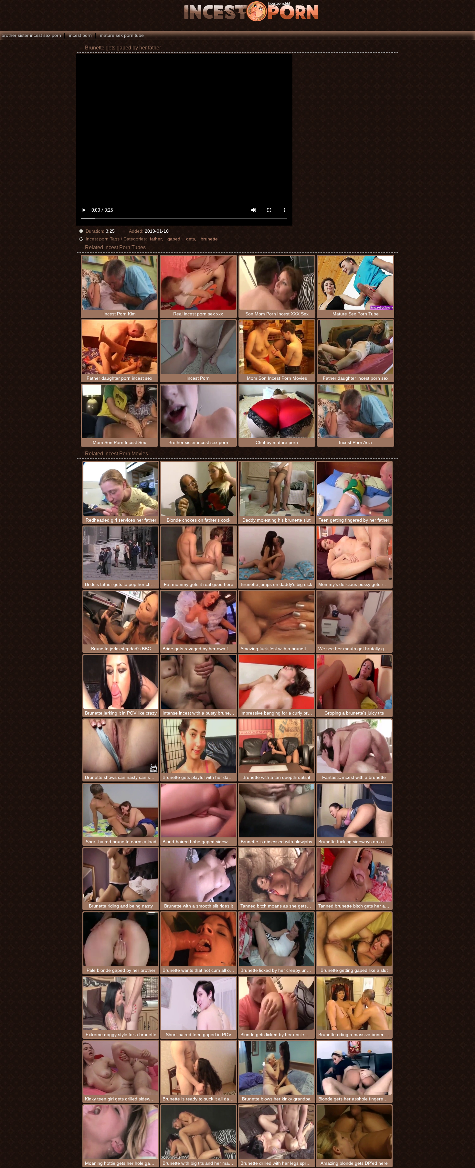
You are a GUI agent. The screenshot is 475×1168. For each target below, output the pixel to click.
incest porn (80, 35)
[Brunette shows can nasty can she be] (121, 746)
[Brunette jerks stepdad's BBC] (121, 617)
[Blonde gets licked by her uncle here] (276, 1003)
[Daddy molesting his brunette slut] (276, 488)
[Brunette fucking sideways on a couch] (354, 810)
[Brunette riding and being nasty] (121, 875)
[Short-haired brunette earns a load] (121, 810)
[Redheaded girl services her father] (121, 488)
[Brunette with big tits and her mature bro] (198, 1132)
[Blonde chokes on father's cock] (198, 488)
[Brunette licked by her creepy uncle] (276, 939)
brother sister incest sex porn (31, 35)
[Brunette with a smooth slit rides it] (198, 875)
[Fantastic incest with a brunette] (354, 746)
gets (190, 238)
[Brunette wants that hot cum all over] (198, 939)
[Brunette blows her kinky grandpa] (276, 1068)
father (156, 238)
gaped (173, 238)
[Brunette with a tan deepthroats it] (276, 746)
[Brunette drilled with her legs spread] (276, 1132)
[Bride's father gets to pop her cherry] (121, 553)
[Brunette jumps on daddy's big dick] (276, 553)
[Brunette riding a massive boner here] (354, 1003)
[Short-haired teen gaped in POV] (198, 1003)
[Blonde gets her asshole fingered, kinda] (354, 1068)
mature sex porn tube (122, 35)
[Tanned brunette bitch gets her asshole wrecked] (354, 875)
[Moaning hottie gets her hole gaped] (121, 1132)
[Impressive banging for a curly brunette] (276, 682)
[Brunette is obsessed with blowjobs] (276, 810)
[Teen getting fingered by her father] (354, 488)
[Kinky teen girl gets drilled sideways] (121, 1068)
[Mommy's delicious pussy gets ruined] (354, 553)
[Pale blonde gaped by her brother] (121, 939)
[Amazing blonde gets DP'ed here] (354, 1132)
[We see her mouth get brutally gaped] (354, 617)
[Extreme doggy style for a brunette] (121, 1003)
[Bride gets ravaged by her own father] (198, 617)
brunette (209, 238)
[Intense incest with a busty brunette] (198, 682)
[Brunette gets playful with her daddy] (198, 746)
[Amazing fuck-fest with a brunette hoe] (276, 617)
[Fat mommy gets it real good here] (198, 553)
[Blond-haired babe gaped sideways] (198, 810)
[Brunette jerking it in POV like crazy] (121, 682)
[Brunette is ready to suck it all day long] (198, 1068)
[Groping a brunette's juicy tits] (354, 682)
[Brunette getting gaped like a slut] (354, 939)
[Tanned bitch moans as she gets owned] (276, 875)
